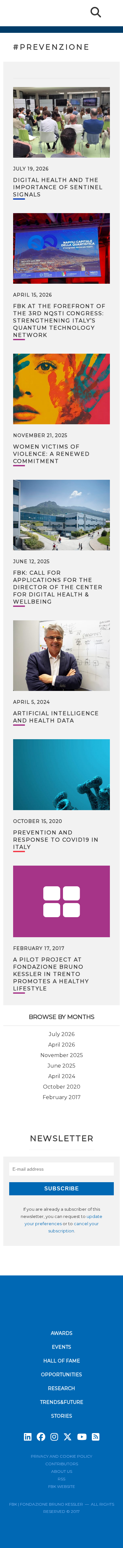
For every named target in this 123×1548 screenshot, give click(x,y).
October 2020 (61, 1087)
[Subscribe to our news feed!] (95, 1437)
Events (61, 1347)
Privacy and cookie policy (61, 1456)
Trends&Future (61, 1402)
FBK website (61, 1486)
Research (61, 1388)
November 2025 (61, 1055)
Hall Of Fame (61, 1361)
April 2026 (61, 1045)
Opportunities (61, 1375)
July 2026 (61, 1034)
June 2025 (61, 1066)
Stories (61, 1416)
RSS (61, 1478)
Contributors (61, 1463)
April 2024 (61, 1076)
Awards (61, 1333)
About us (61, 1471)
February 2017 (62, 1097)
